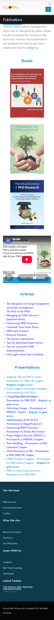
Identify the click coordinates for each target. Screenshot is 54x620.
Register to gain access (19, 384)
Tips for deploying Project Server (24, 342)
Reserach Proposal (16, 334)
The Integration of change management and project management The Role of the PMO (27, 307)
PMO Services (9, 502)
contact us (32, 48)
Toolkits (6, 513)
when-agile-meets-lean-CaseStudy (25, 354)
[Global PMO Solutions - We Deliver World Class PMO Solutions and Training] (11, 8)
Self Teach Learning (12, 568)
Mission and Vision (12, 532)
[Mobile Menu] (48, 9)
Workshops (8, 573)
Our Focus (8, 537)
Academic (7, 562)
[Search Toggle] (49, 4)
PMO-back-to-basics (17, 330)
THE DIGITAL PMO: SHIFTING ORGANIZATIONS (18, 588)
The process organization (20, 338)
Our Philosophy (10, 543)
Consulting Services (12, 507)
